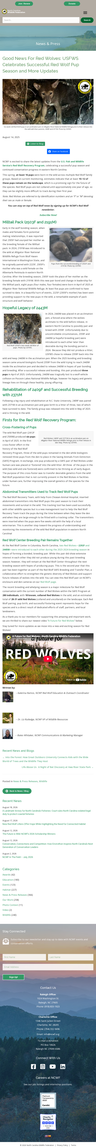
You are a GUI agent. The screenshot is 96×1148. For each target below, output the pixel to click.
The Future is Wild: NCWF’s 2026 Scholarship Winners (29, 834)
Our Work (7, 899)
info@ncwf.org (51, 1034)
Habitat (6, 889)
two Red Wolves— (68, 545)
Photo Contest (10, 904)
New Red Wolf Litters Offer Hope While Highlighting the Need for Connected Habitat (44, 824)
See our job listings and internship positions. (48, 1084)
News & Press (48, 43)
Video (5, 909)
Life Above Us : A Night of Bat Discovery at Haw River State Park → (58, 767)
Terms (73, 1145)
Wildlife (43, 781)
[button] (87, 20)
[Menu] (85, 13)
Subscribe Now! (48, 215)
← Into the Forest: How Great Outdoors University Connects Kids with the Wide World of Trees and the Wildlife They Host (45, 759)
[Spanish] (49, 1135)
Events (6, 884)
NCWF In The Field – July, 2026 (17, 857)
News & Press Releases (25, 781)
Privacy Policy (62, 1145)
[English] (46, 1135)
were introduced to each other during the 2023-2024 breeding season (49, 549)
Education (7, 879)
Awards (6, 874)
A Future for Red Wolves (61, 620)
